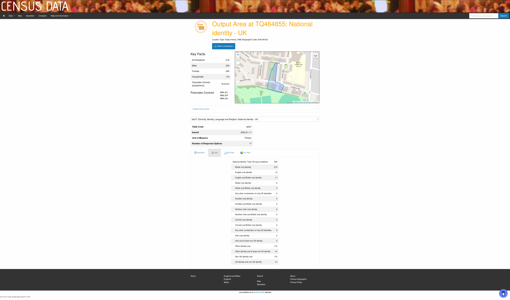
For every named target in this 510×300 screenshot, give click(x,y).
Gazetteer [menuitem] (30, 15)
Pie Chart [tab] (246, 152)
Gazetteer (261, 284)
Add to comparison (225, 45)
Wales (226, 282)
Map (259, 281)
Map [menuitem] (20, 15)
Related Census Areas (201, 109)
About (292, 275)
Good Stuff (259, 292)
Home (193, 275)
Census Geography (298, 279)
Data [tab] (216, 152)
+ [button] (238, 54)
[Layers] (315, 55)
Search (260, 275)
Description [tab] (201, 152)
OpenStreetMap (305, 102)
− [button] (238, 58)
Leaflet (295, 102)
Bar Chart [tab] (230, 152)
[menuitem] (4, 15)
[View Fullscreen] (238, 63)
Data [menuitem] (11, 15)
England (227, 279)
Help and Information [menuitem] (59, 15)
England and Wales (232, 275)
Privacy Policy (296, 282)
